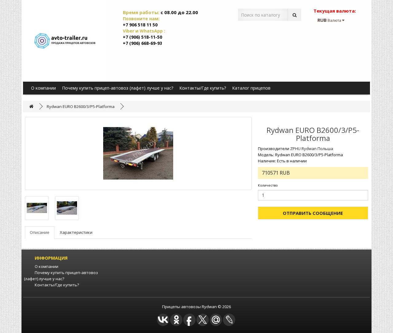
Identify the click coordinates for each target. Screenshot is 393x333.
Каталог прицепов (251, 88)
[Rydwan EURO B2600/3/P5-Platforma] (138, 153)
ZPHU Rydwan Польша (311, 148)
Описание (39, 232)
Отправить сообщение (313, 213)
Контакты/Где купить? (202, 88)
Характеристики (76, 232)
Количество (268, 185)
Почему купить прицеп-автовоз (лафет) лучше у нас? (117, 88)
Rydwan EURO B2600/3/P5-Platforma (81, 106)
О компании (43, 88)
